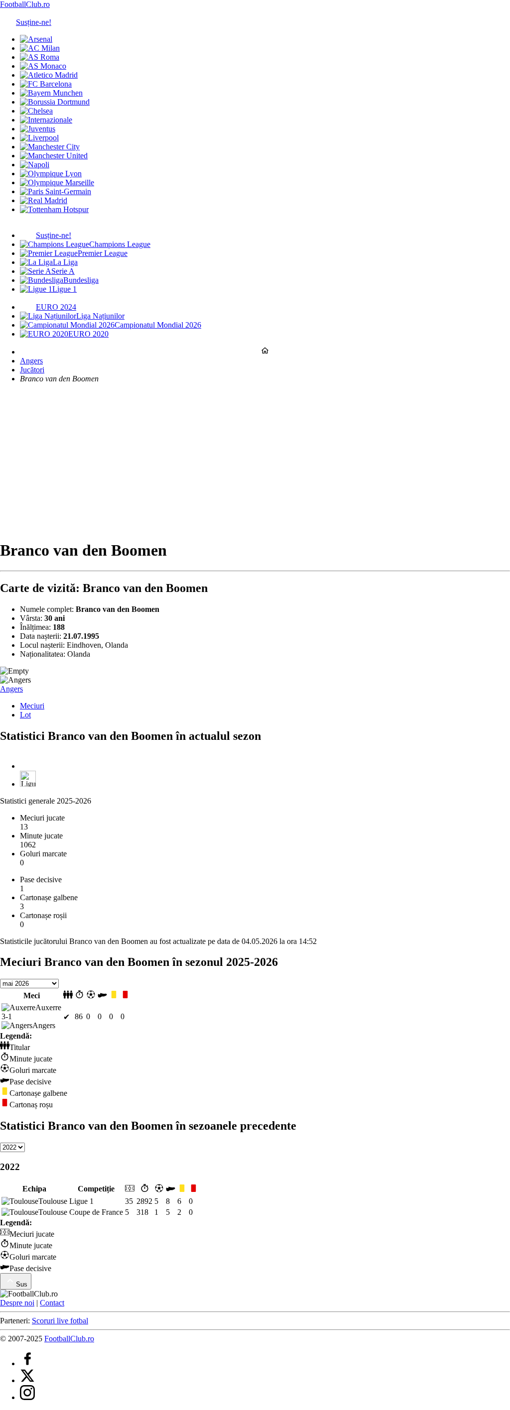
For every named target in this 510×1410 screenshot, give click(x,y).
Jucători (32, 369)
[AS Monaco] (43, 66)
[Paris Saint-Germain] (55, 191)
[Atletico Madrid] (49, 75)
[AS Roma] (39, 57)
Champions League (119, 244)
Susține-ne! (33, 22)
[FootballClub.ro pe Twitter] (27, 1380)
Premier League (103, 253)
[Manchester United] (54, 155)
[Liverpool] (39, 137)
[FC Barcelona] (46, 84)
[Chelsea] (36, 111)
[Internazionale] (46, 120)
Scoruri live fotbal (60, 1320)
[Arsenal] (36, 39)
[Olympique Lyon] (51, 173)
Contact (52, 1302)
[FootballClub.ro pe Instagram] (27, 1397)
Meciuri (32, 706)
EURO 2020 (88, 334)
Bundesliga (81, 280)
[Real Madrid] (43, 200)
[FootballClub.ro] (265, 352)
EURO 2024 (56, 307)
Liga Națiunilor (100, 316)
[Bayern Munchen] (51, 93)
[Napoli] (34, 164)
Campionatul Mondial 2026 (158, 325)
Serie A (63, 271)
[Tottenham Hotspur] (54, 209)
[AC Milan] (40, 48)
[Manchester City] (50, 146)
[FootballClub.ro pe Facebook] (27, 1363)
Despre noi (17, 1302)
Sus (21, 1284)
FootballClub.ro (25, 4)
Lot (25, 714)
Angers (31, 360)
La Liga (65, 262)
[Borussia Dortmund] (55, 102)
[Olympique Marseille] (57, 182)
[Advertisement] (255, 461)
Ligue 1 (64, 289)
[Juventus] (37, 128)
